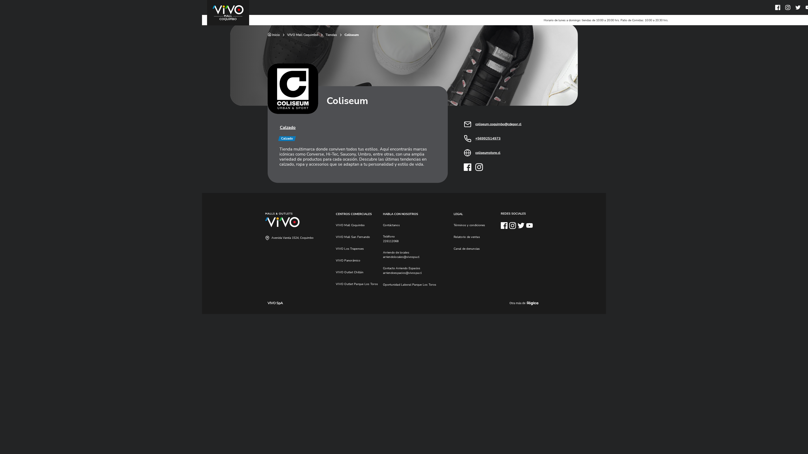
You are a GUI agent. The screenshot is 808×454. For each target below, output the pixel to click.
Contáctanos (391, 225)
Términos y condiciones (469, 225)
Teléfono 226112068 (391, 238)
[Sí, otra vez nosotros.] (524, 303)
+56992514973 (488, 138)
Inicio (276, 35)
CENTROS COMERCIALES (354, 214)
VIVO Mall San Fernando (353, 237)
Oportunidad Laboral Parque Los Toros (409, 284)
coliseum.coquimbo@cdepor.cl (498, 124)
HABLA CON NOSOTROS (400, 214)
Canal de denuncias (467, 249)
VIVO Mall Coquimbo (302, 35)
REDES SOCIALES (513, 213)
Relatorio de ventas (467, 237)
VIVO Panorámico (348, 260)
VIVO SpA (275, 303)
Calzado (288, 127)
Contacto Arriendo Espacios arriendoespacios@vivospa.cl (402, 270)
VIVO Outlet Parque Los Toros (357, 284)
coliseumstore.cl (487, 152)
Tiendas (331, 35)
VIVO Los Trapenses (350, 249)
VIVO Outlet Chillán (349, 272)
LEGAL (458, 214)
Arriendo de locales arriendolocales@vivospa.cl (401, 254)
